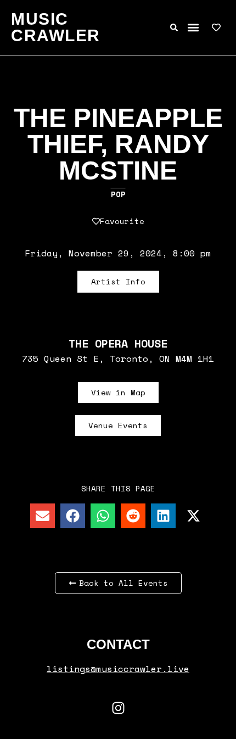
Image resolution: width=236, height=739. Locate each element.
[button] (193, 28)
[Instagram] (118, 707)
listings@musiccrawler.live (118, 668)
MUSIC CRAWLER (55, 27)
